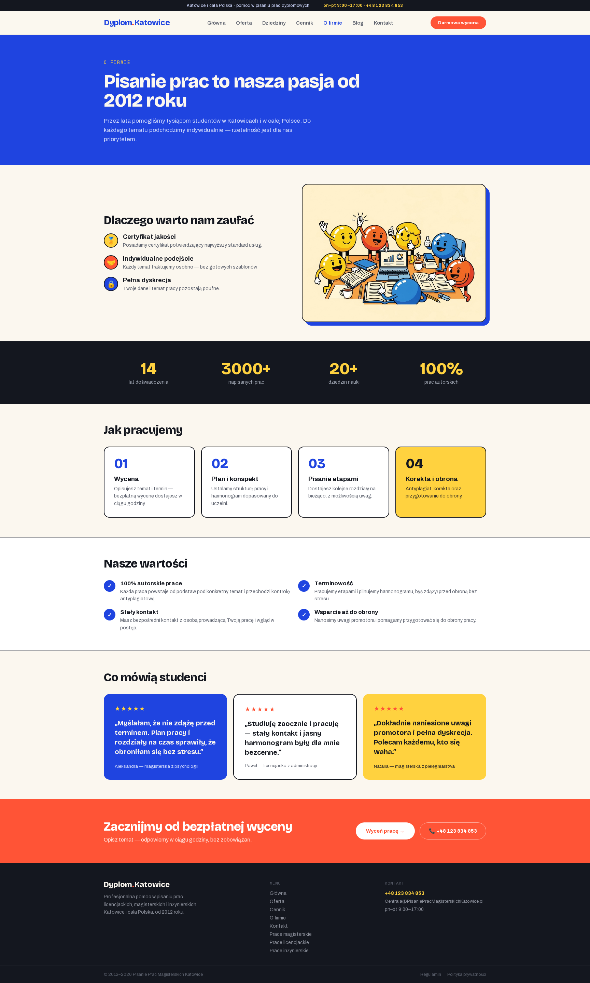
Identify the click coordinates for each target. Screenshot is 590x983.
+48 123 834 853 (384, 5)
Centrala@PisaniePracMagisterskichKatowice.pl (434, 901)
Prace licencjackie (289, 942)
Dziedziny (274, 23)
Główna (216, 23)
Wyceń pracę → (385, 831)
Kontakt (383, 23)
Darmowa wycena (458, 22)
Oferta (244, 23)
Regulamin (430, 974)
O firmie (332, 23)
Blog (358, 23)
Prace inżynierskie (289, 950)
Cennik (304, 23)
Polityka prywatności (466, 974)
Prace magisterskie (291, 934)
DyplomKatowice (137, 22)
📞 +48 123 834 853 (453, 831)
